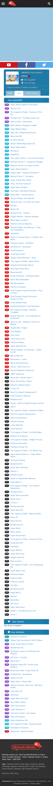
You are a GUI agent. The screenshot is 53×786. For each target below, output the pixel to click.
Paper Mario (13, 528)
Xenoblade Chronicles (17, 728)
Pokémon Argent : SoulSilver (20, 243)
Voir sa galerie (29, 80)
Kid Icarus (12, 603)
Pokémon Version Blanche (19, 224)
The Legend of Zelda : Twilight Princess (24, 440)
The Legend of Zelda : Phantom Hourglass (21, 311)
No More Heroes (15, 140)
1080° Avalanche (15, 374)
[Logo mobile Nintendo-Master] (8, 3)
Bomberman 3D (14, 648)
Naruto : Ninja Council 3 (18, 367)
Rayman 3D (13, 108)
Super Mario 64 (14, 510)
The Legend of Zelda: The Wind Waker (24, 432)
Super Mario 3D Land (17, 698)
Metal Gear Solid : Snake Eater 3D (22, 670)
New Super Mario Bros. (17, 269)
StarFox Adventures (16, 418)
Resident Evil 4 (14, 464)
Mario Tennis (13, 532)
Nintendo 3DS (23, 766)
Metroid (11, 596)
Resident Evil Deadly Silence (20, 265)
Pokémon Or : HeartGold (18, 247)
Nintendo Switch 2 (32, 769)
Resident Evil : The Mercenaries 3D (22, 118)
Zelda (22, 764)
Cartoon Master (7, 769)
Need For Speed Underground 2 (21, 392)
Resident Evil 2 (14, 399)
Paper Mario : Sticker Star (19, 681)
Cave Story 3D (14, 691)
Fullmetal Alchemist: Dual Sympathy (23, 306)
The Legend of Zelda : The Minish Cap (24, 450)
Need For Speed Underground (20, 414)
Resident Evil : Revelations (19, 674)
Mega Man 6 (13, 592)
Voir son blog (29, 83)
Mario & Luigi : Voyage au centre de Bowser (23, 323)
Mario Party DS (14, 356)
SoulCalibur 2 (13, 482)
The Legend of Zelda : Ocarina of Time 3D (24, 113)
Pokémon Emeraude (16, 443)
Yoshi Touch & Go (15, 339)
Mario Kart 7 (13, 661)
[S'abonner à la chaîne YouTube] (9, 65)
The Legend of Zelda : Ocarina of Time (24, 539)
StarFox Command (16, 287)
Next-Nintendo (41, 781)
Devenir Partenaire (17, 781)
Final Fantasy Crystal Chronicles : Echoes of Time (22, 297)
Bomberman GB (15, 589)
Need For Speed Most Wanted (20, 478)
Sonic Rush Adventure (17, 363)
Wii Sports (12, 151)
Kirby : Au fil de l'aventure (18, 184)
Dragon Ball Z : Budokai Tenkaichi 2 (22, 173)
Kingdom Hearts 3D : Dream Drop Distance (22, 666)
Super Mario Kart (14, 554)
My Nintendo (40, 766)
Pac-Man (12, 585)
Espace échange (32, 93)
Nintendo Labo (19, 769)
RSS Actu (5, 773)
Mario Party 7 (13, 499)
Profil (10, 93)
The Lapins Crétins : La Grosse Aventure (25, 158)
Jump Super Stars (15, 254)
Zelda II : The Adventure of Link (21, 611)
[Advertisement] (26, 28)
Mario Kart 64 (13, 521)
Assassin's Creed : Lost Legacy (21, 713)
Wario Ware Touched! (17, 220)
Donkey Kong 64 (15, 506)
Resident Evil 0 (14, 492)
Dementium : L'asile (16, 359)
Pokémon (34, 764)
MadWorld (12, 154)
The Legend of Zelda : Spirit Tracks (22, 261)
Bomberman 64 (14, 525)
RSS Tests (14, 773)
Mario (27, 764)
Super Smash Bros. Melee (19, 381)
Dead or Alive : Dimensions (19, 122)
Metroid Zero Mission (17, 436)
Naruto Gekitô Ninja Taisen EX (20, 144)
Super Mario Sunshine (17, 495)
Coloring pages (35, 783)
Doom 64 (12, 517)
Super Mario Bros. (15, 607)
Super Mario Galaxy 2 (17, 169)
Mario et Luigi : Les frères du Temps (23, 202)
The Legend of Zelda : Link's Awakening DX (24, 566)
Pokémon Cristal (15, 582)
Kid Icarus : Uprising (16, 657)
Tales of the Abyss (15, 717)
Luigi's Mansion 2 (15, 709)
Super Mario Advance (17, 467)
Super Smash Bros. (16, 535)
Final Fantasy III (15, 250)
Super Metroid (13, 550)
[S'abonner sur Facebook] (26, 65)
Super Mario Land (15, 571)
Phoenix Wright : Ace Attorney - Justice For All (24, 351)
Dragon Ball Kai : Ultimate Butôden (22, 216)
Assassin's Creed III (15, 637)
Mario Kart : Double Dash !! (19, 378)
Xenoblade (6, 766)
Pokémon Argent (15, 574)
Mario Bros (12, 600)
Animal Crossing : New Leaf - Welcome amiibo (24, 686)
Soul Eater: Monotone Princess (21, 191)
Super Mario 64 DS (16, 346)
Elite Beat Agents (15, 283)
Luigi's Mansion (14, 425)
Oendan (11, 205)
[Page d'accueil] (26, 746)
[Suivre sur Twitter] (44, 65)
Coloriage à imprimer (21, 783)
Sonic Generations (16, 706)
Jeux (19, 93)
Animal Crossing (15, 421)
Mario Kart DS (14, 272)
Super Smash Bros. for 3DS (19, 644)
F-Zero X (12, 503)
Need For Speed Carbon (18, 385)
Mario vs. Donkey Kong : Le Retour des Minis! (24, 238)
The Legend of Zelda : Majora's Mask (23, 514)
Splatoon (14, 766)
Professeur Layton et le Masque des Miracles (23, 652)
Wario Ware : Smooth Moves (20, 195)
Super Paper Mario (16, 147)
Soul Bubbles (13, 331)
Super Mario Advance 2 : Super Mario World (23, 455)
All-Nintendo (30, 781)
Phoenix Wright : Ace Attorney (20, 198)
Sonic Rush (13, 335)
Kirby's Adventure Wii (17, 720)
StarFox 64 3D (14, 678)
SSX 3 (10, 407)
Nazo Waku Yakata (16, 702)
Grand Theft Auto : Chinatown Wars (22, 276)
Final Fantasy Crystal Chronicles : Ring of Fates (24, 291)
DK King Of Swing (15, 460)
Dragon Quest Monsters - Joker (21, 258)
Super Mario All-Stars (17, 187)
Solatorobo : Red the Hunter (19, 731)
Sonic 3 (10, 614)
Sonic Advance (14, 429)
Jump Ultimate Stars (16, 302)
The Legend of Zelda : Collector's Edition (25, 410)
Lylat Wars (12, 546)
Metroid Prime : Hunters (18, 213)
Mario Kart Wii (14, 136)
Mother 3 (12, 471)
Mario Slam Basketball (17, 279)
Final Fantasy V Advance (18, 396)
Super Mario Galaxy (16, 129)
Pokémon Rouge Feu (17, 447)
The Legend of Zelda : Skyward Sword (24, 724)
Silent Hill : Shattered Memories (21, 133)
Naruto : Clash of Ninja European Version (25, 403)
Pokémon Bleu (14, 578)
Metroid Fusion (14, 475)
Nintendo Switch (13, 764)
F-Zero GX (12, 389)
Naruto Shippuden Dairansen (20, 370)
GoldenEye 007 (14, 543)
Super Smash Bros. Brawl (18, 180)
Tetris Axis (12, 695)
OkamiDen (12, 233)
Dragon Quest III (14, 557)
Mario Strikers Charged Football (21, 125)
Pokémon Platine (15, 342)
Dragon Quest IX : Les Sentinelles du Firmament (23, 317)
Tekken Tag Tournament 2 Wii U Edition (23, 640)
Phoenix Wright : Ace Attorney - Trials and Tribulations (23, 228)
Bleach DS (12, 209)
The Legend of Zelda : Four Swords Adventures (22, 487)
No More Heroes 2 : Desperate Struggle (24, 162)
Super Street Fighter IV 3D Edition (22, 105)
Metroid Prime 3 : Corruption (20, 176)
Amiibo (32, 766)
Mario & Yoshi (14, 561)
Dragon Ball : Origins (16, 328)
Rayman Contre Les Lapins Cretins (22, 165)
